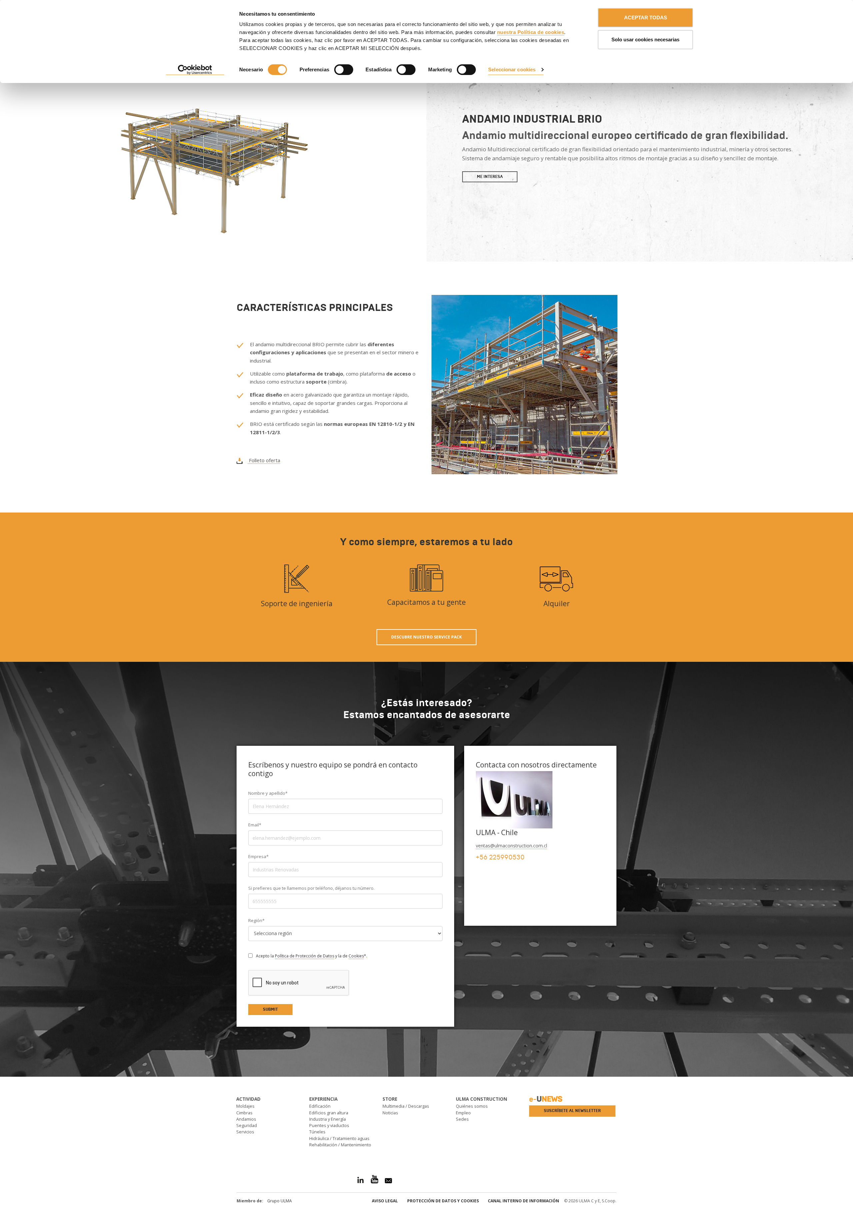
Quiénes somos (472, 1106)
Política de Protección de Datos (304, 956)
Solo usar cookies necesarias (645, 39)
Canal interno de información (523, 1201)
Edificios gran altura (328, 1113)
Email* (254, 825)
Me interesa (490, 176)
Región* (256, 920)
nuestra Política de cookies (530, 32)
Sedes (462, 1119)
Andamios (246, 1119)
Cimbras (244, 1113)
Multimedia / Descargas (406, 1106)
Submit (270, 1009)
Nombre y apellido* (268, 793)
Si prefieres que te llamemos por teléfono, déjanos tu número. (311, 888)
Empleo (463, 1113)
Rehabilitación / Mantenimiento (340, 1145)
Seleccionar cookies (511, 69)
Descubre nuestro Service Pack (426, 637)
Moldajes (245, 1106)
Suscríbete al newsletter (572, 1110)
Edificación (320, 1106)
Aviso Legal (385, 1201)
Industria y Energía (327, 1119)
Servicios (245, 1132)
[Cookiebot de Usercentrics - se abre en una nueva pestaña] (195, 70)
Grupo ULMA (279, 1201)
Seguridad (246, 1125)
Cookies (356, 956)
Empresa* (258, 856)
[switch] (343, 69)
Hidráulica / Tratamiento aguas (339, 1138)
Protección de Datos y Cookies (443, 1201)
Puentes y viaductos (329, 1125)
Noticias (390, 1113)
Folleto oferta (264, 460)
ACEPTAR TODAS (645, 17)
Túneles (317, 1132)
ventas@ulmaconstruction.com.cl (511, 845)
